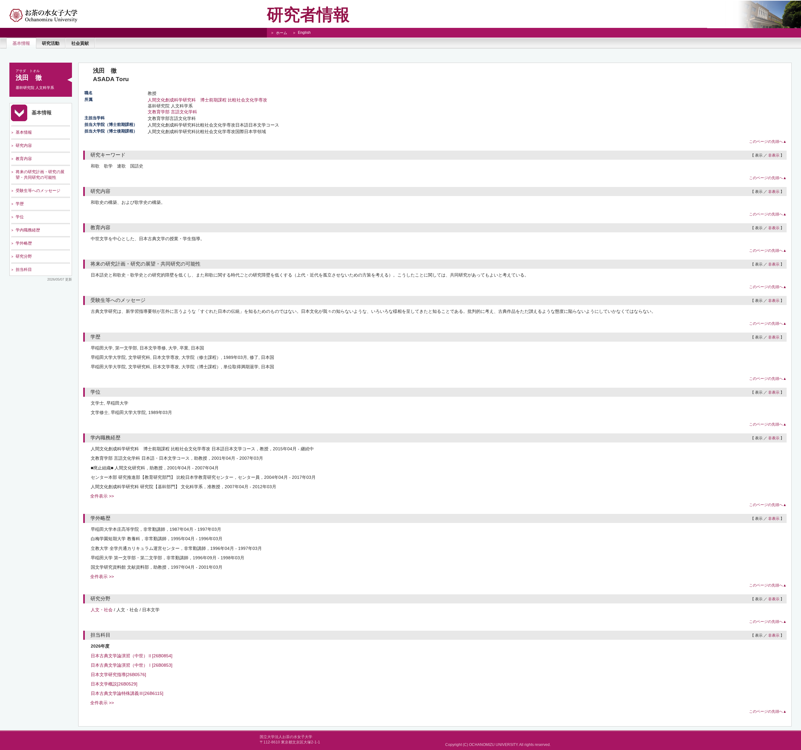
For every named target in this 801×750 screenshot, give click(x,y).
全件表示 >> (102, 496)
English (304, 32)
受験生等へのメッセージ (38, 190)
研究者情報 (308, 14)
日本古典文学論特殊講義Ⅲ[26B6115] (127, 693)
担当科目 (24, 269)
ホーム (281, 33)
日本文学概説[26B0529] (114, 683)
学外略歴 (24, 243)
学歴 (20, 203)
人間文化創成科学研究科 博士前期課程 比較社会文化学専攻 (207, 99)
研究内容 (24, 145)
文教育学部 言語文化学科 (172, 111)
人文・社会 (102, 609)
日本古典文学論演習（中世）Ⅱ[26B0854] (131, 655)
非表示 (773, 155)
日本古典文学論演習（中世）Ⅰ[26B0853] (131, 665)
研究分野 (24, 256)
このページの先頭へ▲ (768, 141)
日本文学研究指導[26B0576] (118, 674)
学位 (20, 217)
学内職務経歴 (28, 230)
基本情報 (21, 43)
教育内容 (24, 158)
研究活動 (50, 43)
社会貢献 (80, 43)
